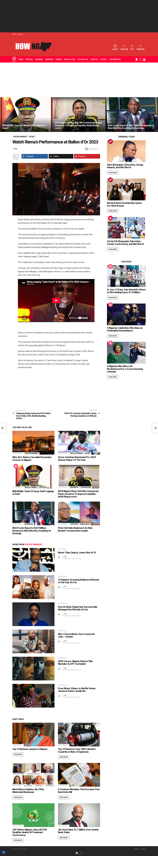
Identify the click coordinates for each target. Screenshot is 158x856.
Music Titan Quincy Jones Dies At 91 (77, 552)
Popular (124, 49)
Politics (43, 487)
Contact (20, 34)
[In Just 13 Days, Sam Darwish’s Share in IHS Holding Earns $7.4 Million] (126, 276)
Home (20, 59)
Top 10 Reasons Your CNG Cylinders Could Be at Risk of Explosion (77, 750)
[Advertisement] (79, 16)
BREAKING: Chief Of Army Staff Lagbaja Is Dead (33, 492)
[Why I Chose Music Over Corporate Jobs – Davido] (33, 641)
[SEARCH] (140, 59)
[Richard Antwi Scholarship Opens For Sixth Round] (126, 189)
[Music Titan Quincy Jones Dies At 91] (33, 560)
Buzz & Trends (77, 453)
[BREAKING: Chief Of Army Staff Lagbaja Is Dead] (26, 114)
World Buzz (85, 524)
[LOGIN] (144, 59)
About (14, 34)
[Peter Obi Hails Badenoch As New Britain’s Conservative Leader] (79, 513)
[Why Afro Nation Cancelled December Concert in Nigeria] (33, 443)
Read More (18, 754)
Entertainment (31, 453)
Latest (115, 49)
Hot (132, 49)
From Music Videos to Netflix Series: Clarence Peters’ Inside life (77, 690)
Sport (87, 453)
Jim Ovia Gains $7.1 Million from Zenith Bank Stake (78, 831)
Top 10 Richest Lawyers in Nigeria (29, 749)
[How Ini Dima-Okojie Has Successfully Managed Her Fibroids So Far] (33, 614)
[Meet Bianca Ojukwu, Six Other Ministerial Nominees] (33, 775)
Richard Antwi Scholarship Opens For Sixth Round (124, 204)
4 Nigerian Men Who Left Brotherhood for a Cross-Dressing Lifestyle (125, 369)
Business (39, 59)
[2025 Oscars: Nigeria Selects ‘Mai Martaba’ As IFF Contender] (33, 668)
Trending (140, 49)
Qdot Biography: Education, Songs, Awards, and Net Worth (125, 166)
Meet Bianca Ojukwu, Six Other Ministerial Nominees (28, 790)
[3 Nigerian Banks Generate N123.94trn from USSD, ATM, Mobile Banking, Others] (3, 428)
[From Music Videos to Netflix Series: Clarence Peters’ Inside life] (33, 696)
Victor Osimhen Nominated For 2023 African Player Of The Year (77, 458)
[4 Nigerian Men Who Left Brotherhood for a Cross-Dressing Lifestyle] (126, 353)
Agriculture (69, 59)
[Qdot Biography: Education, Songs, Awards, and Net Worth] (126, 151)
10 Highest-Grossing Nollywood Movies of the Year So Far (78, 581)
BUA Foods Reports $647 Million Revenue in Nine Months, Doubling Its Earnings (31, 531)
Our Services (115, 59)
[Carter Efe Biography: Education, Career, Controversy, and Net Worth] (126, 228)
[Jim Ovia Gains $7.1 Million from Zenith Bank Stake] (79, 815)
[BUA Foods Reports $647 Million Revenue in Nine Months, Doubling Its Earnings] (131, 114)
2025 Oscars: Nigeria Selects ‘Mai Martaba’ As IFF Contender (75, 662)
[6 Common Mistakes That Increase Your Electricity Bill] (79, 775)
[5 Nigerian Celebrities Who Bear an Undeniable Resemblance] (126, 314)
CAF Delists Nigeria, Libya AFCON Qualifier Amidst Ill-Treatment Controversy (29, 832)
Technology (82, 59)
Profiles (29, 59)
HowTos (94, 59)
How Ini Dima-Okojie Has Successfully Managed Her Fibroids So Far (77, 608)
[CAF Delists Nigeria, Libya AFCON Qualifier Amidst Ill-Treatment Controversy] (33, 815)
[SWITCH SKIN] (136, 59)
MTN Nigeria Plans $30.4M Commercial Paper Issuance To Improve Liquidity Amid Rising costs (78, 494)
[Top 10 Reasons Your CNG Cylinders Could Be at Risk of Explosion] (79, 734)
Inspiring (49, 59)
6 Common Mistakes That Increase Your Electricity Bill (79, 790)
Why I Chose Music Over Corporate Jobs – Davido (76, 635)
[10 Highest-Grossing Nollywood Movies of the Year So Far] (33, 587)
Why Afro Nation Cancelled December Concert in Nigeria (31, 458)
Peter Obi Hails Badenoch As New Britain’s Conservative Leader (75, 529)
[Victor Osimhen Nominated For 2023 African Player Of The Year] (79, 443)
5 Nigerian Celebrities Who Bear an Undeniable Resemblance (125, 329)
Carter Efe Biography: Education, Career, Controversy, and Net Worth (125, 242)
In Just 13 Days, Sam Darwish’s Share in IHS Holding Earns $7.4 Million (126, 291)
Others (103, 59)
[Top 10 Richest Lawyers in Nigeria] (33, 734)
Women (59, 59)
